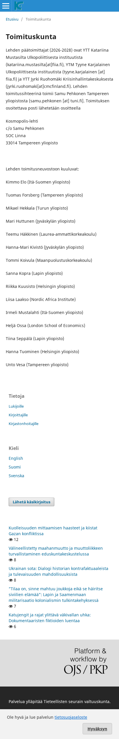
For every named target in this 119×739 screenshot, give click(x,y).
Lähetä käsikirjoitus (31, 501)
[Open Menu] (6, 6)
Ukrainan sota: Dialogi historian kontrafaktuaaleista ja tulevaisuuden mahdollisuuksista (58, 571)
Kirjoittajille (18, 414)
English (16, 458)
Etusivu (12, 19)
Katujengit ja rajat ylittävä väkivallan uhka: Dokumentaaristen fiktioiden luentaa (50, 617)
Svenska (16, 475)
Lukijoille (16, 406)
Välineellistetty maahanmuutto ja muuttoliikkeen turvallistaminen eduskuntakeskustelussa (56, 551)
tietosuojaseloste (71, 717)
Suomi (15, 467)
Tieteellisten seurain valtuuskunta (76, 701)
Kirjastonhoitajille (23, 423)
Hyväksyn (97, 728)
